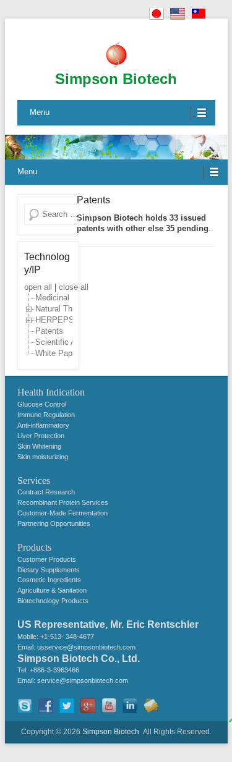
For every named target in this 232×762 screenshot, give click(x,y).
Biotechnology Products (52, 600)
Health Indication (51, 392)
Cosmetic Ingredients (49, 579)
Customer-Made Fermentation (62, 513)
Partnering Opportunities (53, 523)
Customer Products (46, 559)
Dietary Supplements (48, 570)
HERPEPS (54, 320)
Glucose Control (41, 404)
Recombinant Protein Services (62, 502)
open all (38, 287)
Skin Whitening (39, 446)
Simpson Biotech (116, 78)
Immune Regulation (46, 414)
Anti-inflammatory (43, 425)
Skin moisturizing (42, 456)
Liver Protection (40, 435)
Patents (93, 200)
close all (73, 287)
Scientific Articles (66, 342)
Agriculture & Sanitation (52, 590)
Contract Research (46, 492)
